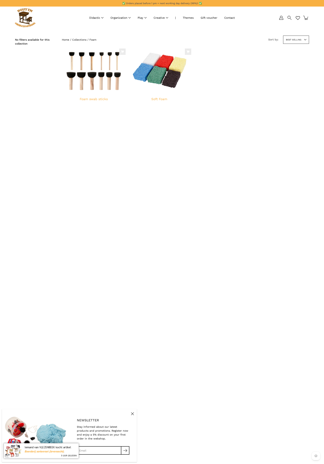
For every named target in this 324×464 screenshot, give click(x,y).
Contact (229, 17)
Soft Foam (159, 99)
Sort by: (273, 39)
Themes (188, 17)
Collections (79, 39)
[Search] (289, 18)
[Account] (281, 18)
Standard (157, 110)
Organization (118, 17)
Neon (161, 110)
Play (140, 17)
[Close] (132, 413)
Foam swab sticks (94, 99)
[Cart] (306, 18)
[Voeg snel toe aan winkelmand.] (122, 51)
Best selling (293, 40)
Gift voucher (209, 17)
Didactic (94, 17)
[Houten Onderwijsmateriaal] (25, 17)
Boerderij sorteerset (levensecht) (44, 451)
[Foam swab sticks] (94, 70)
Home (65, 39)
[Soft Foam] (159, 70)
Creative (159, 17)
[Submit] (125, 450)
